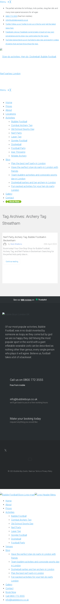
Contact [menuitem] (9, 588)
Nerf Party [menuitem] (16, 527)
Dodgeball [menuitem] (16, 539)
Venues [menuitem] (9, 546)
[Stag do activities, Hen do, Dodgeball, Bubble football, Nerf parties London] (30, 73)
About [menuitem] (8, 504)
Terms (37, 471)
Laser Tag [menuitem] (16, 531)
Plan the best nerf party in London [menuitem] (27, 573)
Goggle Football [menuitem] (19, 535)
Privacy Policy (47, 471)
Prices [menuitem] (9, 508)
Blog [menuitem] (8, 550)
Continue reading (12, 261)
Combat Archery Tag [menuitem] (21, 520)
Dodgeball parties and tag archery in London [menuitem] (32, 569)
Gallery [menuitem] (9, 584)
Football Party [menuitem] (18, 542)
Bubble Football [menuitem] (19, 516)
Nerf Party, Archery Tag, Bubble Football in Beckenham (24, 239)
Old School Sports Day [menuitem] (22, 523)
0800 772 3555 (11, 16)
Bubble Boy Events (21, 471)
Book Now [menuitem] (11, 592)
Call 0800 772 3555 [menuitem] (15, 596)
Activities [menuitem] (10, 512)
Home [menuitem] (9, 500)
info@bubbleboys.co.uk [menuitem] (17, 599)
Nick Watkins (16, 244)
